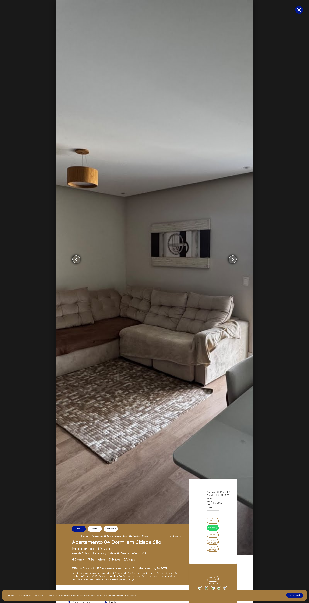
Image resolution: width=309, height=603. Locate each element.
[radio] (78, 528)
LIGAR (212, 569)
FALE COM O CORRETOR (212, 575)
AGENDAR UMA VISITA (213, 582)
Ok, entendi (294, 595)
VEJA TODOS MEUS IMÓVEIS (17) (212, 555)
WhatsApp (212, 562)
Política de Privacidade (46, 595)
